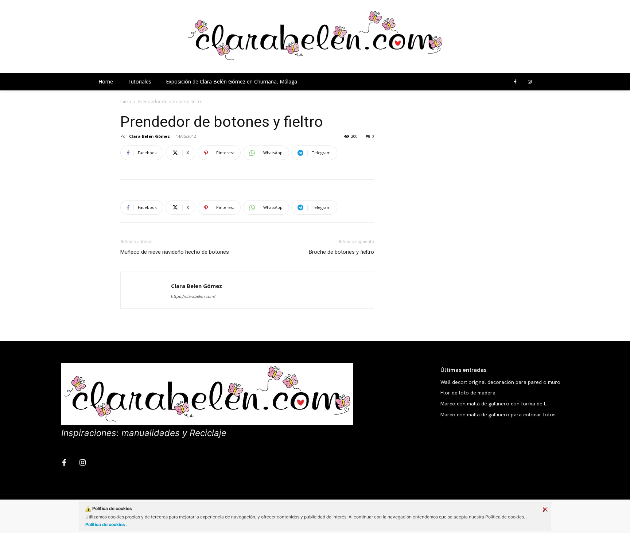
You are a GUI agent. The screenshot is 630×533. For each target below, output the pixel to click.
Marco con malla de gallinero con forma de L (493, 403)
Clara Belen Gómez (149, 136)
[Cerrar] (545, 510)
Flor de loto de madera (467, 392)
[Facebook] (515, 82)
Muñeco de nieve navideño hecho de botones (174, 252)
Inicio (125, 101)
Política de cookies (105, 524)
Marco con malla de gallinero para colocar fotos (498, 414)
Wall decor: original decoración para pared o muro (500, 382)
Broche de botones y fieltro (341, 252)
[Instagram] (529, 82)
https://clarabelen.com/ (193, 296)
